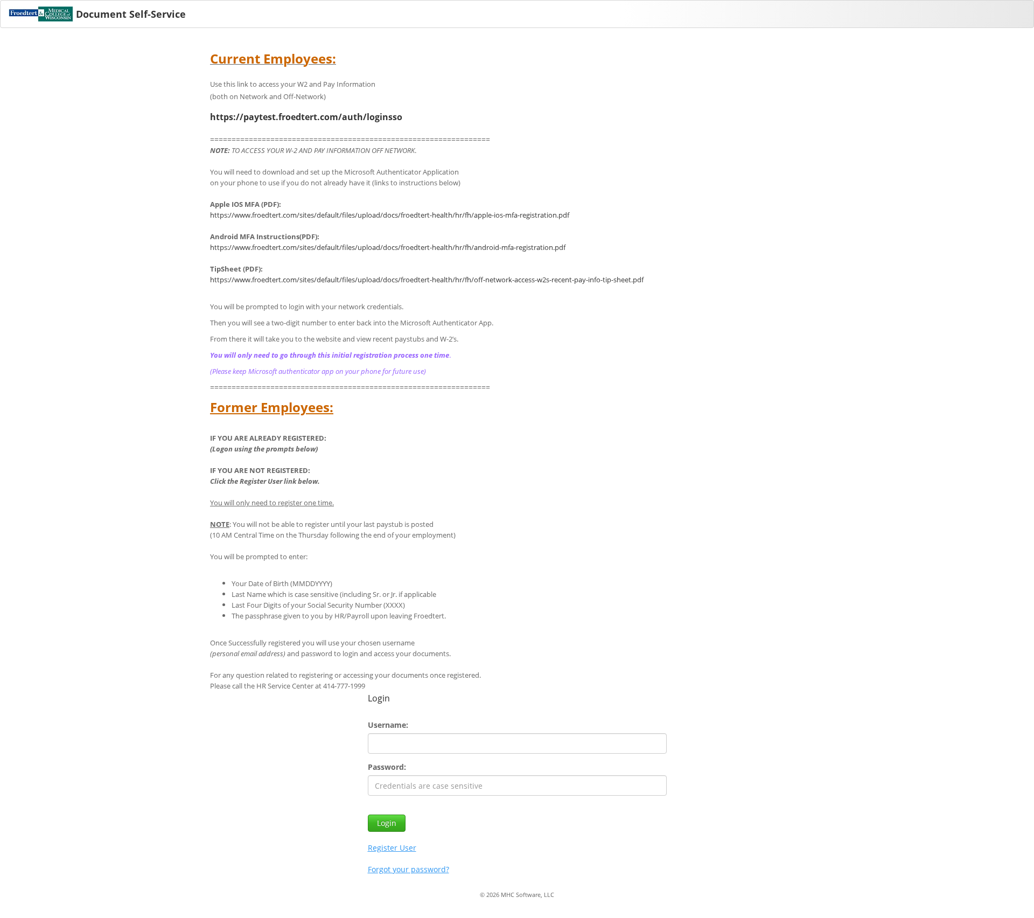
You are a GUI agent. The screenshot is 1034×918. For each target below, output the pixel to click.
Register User (392, 848)
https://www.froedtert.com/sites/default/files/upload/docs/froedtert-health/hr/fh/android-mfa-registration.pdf (387, 247)
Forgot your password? (408, 869)
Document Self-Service (131, 14)
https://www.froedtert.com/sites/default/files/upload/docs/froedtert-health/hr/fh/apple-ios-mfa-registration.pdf (389, 215)
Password (386, 767)
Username (387, 725)
